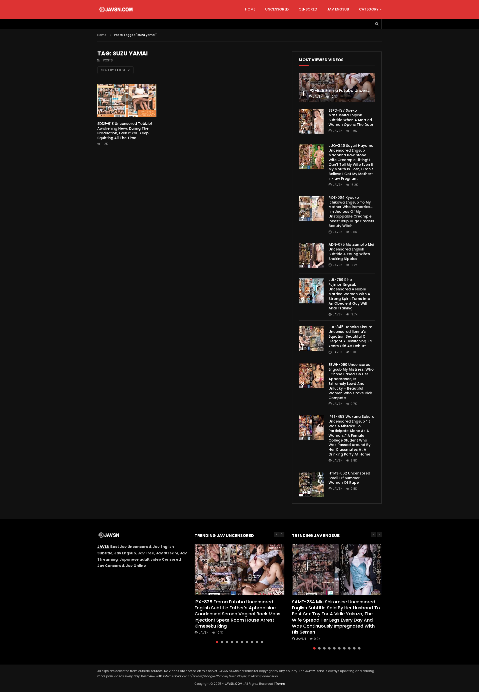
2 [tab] (222, 642)
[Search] (377, 24)
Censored (308, 9)
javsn (318, 96)
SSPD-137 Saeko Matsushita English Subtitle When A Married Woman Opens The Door (351, 117)
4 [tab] (232, 642)
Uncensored (277, 9)
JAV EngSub (338, 9)
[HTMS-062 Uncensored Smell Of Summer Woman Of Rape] (311, 484)
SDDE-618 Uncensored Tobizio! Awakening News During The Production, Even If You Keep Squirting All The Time (124, 130)
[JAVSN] (116, 9)
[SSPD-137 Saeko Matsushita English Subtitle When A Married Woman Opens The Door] (311, 121)
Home (250, 9)
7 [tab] (247, 642)
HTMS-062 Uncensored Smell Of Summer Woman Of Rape (349, 478)
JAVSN (103, 546)
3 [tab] (227, 642)
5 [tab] (237, 642)
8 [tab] (252, 642)
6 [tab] (242, 642)
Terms (280, 684)
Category (368, 9)
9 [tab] (257, 642)
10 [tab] (262, 642)
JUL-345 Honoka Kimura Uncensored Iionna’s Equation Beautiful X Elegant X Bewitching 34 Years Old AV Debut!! (350, 336)
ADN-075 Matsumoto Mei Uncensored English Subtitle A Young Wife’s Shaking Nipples (351, 251)
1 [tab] (217, 642)
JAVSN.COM (233, 684)
